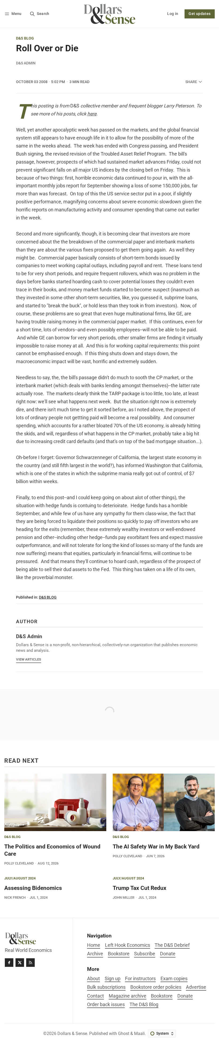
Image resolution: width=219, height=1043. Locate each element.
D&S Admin (26, 63)
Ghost (123, 1033)
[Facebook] (9, 962)
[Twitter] (19, 962)
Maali (139, 1033)
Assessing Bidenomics (33, 888)
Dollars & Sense (72, 1033)
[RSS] (30, 962)
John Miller (123, 897)
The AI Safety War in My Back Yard (156, 846)
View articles (28, 659)
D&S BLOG (25, 38)
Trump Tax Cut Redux (139, 888)
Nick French (15, 897)
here (91, 114)
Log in (172, 13)
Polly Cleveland (19, 863)
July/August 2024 (20, 878)
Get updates (199, 13)
